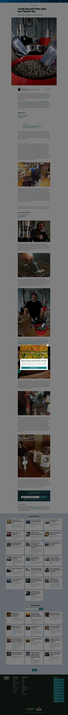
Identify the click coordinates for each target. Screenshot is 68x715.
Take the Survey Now (34, 367)
